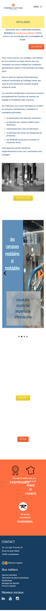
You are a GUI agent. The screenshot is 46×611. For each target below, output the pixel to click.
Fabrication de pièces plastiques (15, 578)
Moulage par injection (10, 583)
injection (31, 33)
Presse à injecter (9, 586)
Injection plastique (9, 575)
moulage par (21, 33)
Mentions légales (15, 563)
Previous (5, 273)
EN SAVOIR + (23, 398)
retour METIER (36, 47)
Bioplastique (7, 580)
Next (40, 273)
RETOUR (23, 439)
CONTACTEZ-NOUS (23, 198)
